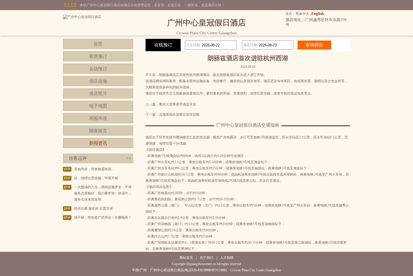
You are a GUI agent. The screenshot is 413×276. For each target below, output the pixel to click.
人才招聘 (226, 258)
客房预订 (98, 56)
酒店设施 (98, 81)
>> (128, 158)
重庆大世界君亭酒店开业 (177, 104)
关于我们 (206, 258)
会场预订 (98, 68)
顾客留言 (98, 130)
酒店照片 (98, 93)
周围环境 (98, 118)
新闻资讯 (98, 143)
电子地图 (98, 106)
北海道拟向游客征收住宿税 (179, 114)
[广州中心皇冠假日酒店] (82, 17)
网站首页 (186, 258)
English (317, 14)
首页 (98, 44)
